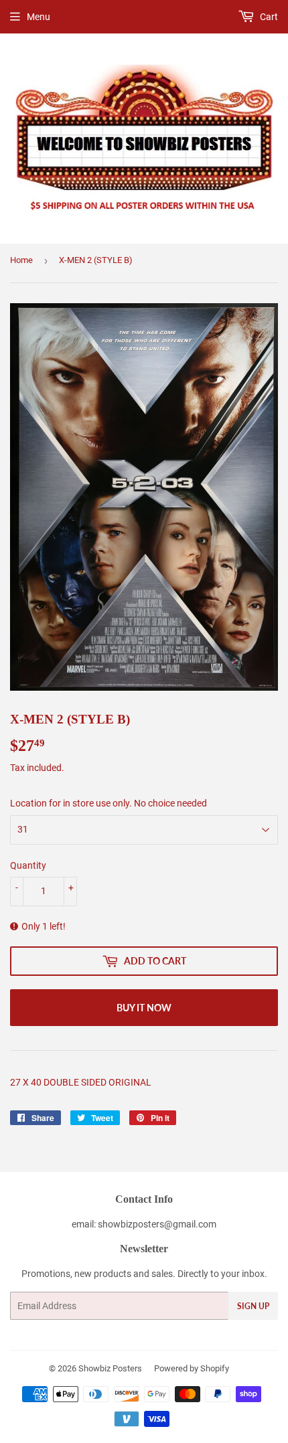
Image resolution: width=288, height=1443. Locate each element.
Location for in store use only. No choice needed (108, 803)
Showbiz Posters (110, 1368)
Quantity (28, 865)
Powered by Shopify (191, 1368)
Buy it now (144, 1007)
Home (21, 260)
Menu (38, 16)
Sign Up (253, 1306)
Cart (268, 16)
